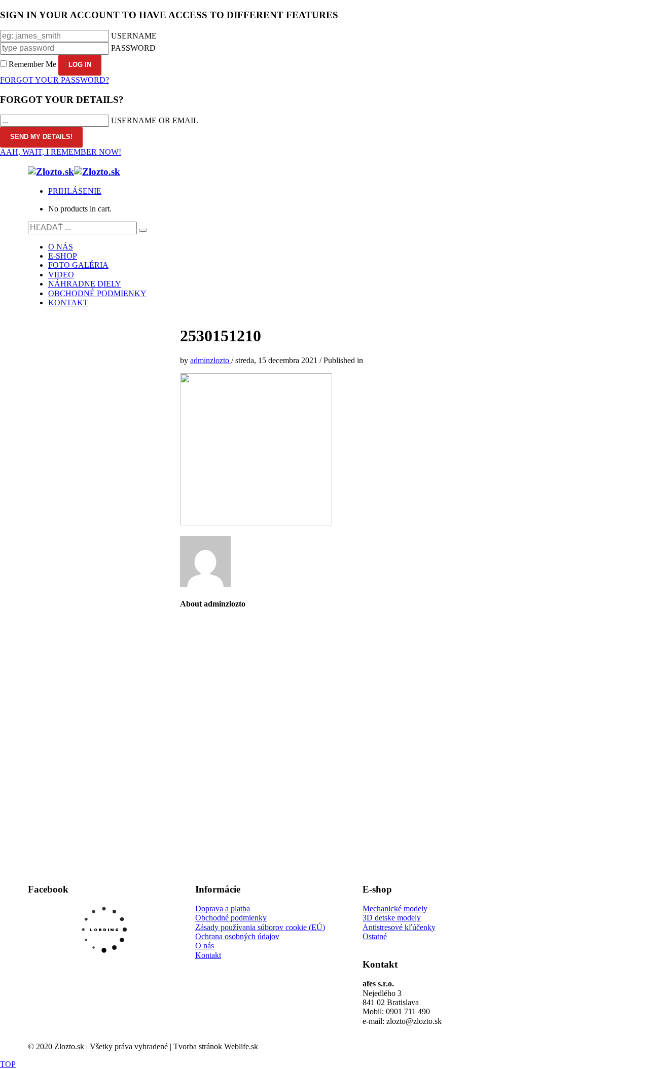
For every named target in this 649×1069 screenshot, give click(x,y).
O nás (204, 945)
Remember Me (32, 64)
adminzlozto (210, 360)
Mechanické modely (395, 908)
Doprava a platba (222, 908)
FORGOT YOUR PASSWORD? (54, 80)
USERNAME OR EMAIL (154, 120)
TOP (8, 1064)
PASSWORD (133, 48)
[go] (143, 230)
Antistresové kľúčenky (399, 927)
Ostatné (375, 936)
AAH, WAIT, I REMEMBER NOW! (60, 152)
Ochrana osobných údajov (237, 936)
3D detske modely (392, 917)
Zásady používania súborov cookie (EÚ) (260, 927)
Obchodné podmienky (231, 917)
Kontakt (208, 955)
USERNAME (134, 35)
